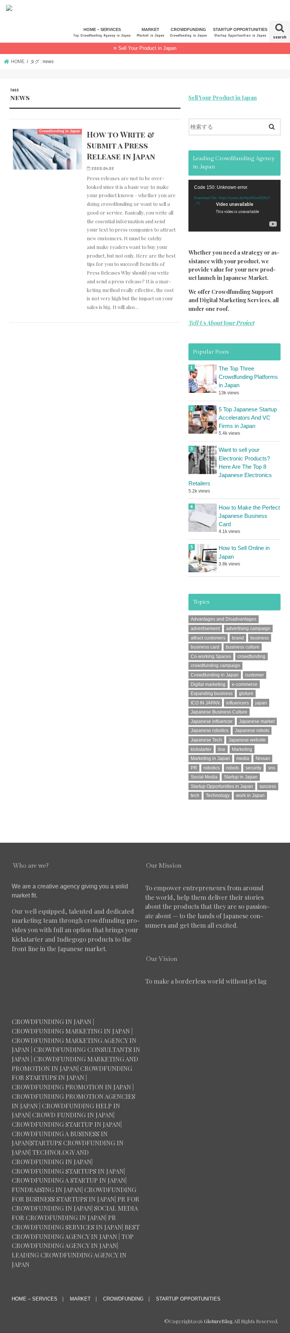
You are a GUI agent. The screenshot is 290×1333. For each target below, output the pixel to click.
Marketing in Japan (210, 758)
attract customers (208, 638)
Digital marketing (208, 684)
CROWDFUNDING (188, 32)
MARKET (150, 32)
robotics (212, 768)
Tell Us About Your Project (221, 322)
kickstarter (201, 749)
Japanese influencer (212, 721)
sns (271, 768)
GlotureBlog (218, 1321)
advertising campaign (248, 628)
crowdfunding (251, 656)
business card (205, 647)
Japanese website (247, 740)
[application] (234, 206)
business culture (242, 647)
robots (232, 768)
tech (195, 795)
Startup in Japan (241, 777)
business (259, 638)
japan (261, 703)
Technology (218, 795)
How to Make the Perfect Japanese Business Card (249, 516)
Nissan (263, 758)
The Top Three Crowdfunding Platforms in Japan (248, 377)
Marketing (242, 749)
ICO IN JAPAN (205, 703)
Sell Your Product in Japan (147, 48)
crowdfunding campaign (215, 665)
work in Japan (250, 795)
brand (238, 638)
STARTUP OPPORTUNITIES (240, 32)
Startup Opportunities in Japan (222, 786)
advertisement (205, 628)
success (267, 786)
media (242, 758)
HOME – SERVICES (102, 32)
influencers (237, 703)
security (253, 768)
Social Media (204, 777)
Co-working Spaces (211, 656)
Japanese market (257, 721)
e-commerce (245, 684)
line (221, 749)
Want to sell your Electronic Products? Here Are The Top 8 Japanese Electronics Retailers (230, 467)
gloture (246, 693)
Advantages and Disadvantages (223, 619)
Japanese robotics (209, 730)
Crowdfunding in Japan (215, 675)
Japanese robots (252, 730)
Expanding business (212, 693)
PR (194, 768)
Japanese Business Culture (219, 712)
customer (254, 675)
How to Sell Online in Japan (244, 552)
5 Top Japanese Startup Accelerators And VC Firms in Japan (248, 417)
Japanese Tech (206, 740)
